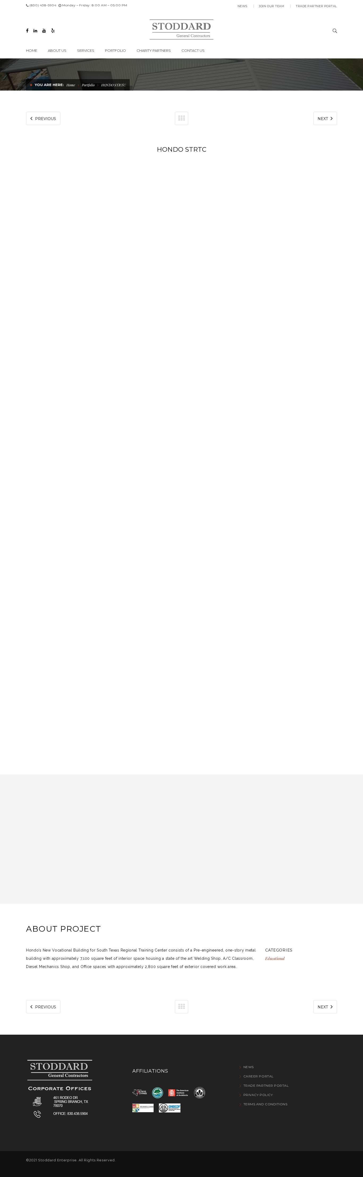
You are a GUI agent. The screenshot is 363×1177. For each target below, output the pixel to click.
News (242, 6)
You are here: (49, 85)
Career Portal (258, 1076)
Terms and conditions (265, 1104)
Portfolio (88, 85)
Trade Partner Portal (316, 6)
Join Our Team (271, 6)
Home (70, 85)
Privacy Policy (258, 1095)
